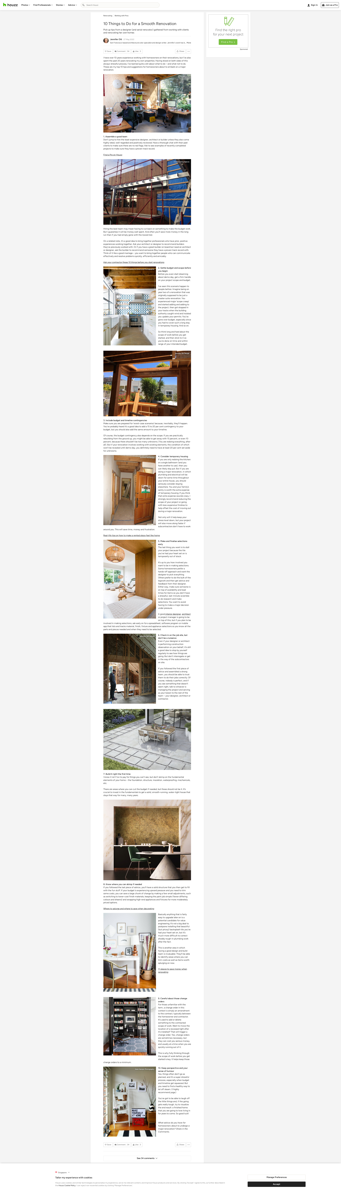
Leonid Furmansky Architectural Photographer (137, 269)
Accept (276, 1184)
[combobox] (120, 5)
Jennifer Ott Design (182, 353)
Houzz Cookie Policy (67, 1185)
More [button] (189, 43)
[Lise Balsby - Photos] (129, 579)
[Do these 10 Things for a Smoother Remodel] (129, 490)
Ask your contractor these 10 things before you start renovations (133, 262)
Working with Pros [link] (121, 16)
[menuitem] (26, 5)
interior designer (173, 614)
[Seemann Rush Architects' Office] (147, 103)
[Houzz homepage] (10, 5)
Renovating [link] (107, 16)
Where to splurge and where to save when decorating (128, 908)
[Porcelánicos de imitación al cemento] (147, 739)
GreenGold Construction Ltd (143, 1000)
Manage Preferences (277, 1177)
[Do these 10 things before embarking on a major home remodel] (147, 383)
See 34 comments (145, 1158)
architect (186, 614)
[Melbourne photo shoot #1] (129, 1102)
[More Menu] (188, 51)
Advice (71, 5)
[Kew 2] (147, 192)
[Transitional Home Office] (129, 952)
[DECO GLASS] (147, 840)
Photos (24, 5)
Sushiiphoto (185, 77)
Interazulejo (185, 712)
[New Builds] (129, 1026)
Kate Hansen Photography (144, 1069)
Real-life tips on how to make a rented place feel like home (131, 535)
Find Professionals (42, 5)
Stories (59, 5)
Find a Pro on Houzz (112, 155)
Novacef (186, 802)
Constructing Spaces (181, 162)
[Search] (83, 5)
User (152, 542)
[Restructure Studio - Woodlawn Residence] (129, 305)
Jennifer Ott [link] (116, 39)
